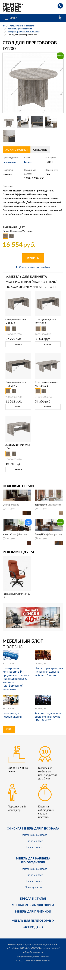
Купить (33, 258)
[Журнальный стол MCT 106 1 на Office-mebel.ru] (18, 428)
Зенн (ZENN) (41, 534)
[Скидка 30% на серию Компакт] (33, 617)
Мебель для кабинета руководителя (33, 860)
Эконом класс (34, 841)
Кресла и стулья (33, 898)
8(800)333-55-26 (41, 956)
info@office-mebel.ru (33, 952)
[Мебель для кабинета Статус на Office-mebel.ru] (17, 495)
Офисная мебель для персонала (33, 828)
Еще (8, 729)
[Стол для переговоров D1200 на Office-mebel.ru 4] (51, 122)
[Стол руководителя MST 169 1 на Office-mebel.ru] (18, 303)
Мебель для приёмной (33, 911)
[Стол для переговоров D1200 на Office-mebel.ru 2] (23, 122)
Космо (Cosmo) (10, 534)
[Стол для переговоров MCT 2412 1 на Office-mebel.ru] (48, 365)
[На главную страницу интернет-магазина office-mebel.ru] (13, 6)
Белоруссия (9, 162)
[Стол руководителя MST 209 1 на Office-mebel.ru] (18, 365)
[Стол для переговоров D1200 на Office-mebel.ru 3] (37, 122)
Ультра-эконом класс (34, 835)
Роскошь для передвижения (12, 714)
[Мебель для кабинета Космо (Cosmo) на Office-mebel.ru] (17, 524)
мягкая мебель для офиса (33, 905)
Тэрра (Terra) (41, 504)
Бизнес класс (34, 847)
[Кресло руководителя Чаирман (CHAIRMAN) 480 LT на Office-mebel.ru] (17, 573)
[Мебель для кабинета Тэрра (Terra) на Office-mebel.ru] (49, 495)
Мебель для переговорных (33, 921)
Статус (6, 504)
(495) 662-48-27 (24, 956)
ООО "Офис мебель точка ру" (44, 947)
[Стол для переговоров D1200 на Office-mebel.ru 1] (9, 122)
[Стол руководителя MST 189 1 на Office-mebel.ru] (48, 303)
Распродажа (33, 927)
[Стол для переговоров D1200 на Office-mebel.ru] (33, 83)
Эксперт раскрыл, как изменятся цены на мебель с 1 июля (49, 671)
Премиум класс (34, 887)
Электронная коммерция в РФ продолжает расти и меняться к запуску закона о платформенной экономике (16, 678)
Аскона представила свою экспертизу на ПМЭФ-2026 (48, 716)
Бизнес (28, 162)
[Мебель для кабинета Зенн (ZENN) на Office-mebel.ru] (49, 524)
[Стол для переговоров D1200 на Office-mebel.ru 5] (9, 136)
